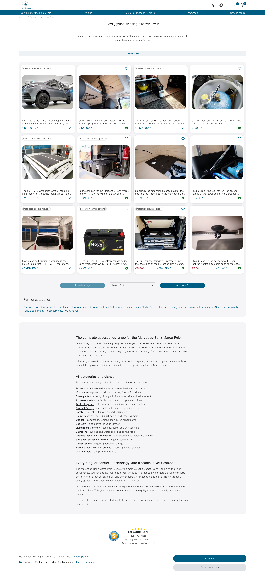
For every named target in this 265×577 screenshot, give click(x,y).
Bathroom (114, 307)
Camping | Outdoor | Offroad (140, 12)
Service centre (237, 12)
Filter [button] (132, 53)
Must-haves (71, 310)
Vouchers (236, 307)
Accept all (209, 558)
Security (28, 307)
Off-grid (88, 12)
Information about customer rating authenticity (138, 543)
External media (47, 562)
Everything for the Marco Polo (35, 12)
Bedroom (92, 307)
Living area (78, 307)
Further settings (85, 562)
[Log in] (213, 5)
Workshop (193, 12)
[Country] (221, 5)
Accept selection (210, 567)
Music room (187, 307)
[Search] (228, 5)
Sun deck (155, 307)
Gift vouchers (83, 451)
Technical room (131, 307)
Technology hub (85, 404)
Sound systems (43, 307)
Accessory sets (54, 310)
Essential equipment (87, 388)
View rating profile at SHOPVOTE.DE (138, 540)
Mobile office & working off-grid (93, 447)
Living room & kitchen (88, 427)
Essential (28, 562)
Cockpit (103, 307)
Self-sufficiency (204, 307)
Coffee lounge (170, 307)
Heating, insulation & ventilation (94, 435)
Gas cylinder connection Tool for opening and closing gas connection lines (216, 122)
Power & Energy (85, 408)
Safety (79, 412)
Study (144, 307)
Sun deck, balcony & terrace (92, 439)
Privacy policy (80, 556)
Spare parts (222, 307)
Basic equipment (34, 310)
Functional (68, 562)
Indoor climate (62, 307)
